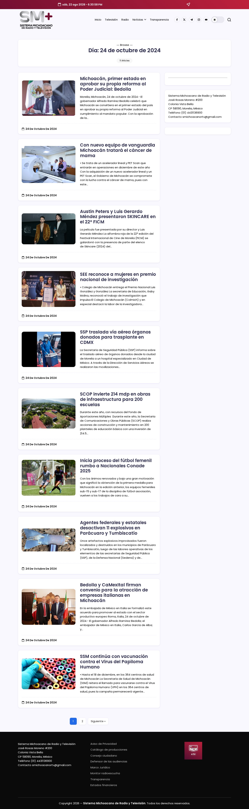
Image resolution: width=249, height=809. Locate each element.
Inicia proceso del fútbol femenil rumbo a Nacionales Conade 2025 (116, 465)
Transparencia (100, 779)
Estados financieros (103, 785)
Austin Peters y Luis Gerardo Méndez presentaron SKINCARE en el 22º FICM (118, 216)
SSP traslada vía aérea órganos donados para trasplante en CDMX (115, 337)
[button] (217, 19)
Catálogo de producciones (108, 749)
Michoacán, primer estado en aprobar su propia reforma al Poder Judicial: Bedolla (113, 84)
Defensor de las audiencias (108, 761)
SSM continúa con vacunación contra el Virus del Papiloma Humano (114, 661)
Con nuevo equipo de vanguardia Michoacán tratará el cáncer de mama (117, 150)
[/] (184, 20)
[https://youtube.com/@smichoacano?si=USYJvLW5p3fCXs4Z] (206, 20)
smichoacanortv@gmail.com (202, 117)
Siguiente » (98, 721)
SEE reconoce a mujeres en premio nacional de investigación (118, 277)
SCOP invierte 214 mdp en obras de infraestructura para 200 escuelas (115, 399)
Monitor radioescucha (105, 773)
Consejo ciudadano (103, 755)
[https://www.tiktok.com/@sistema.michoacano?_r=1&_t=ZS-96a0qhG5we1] (191, 20)
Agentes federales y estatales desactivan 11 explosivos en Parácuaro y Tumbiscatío (113, 528)
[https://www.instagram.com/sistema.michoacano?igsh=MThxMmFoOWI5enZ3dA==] (199, 20)
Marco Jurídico (100, 767)
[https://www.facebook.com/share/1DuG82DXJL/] (177, 20)
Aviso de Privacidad (103, 744)
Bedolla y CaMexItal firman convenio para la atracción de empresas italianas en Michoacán (114, 592)
